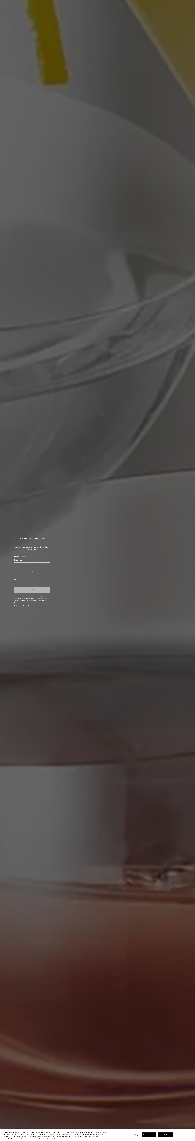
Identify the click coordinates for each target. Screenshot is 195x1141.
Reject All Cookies (149, 1135)
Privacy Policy (38, 600)
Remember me (22, 581)
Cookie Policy (70, 1139)
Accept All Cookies (165, 1135)
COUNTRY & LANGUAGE (21, 556)
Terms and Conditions (28, 600)
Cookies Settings (133, 1135)
